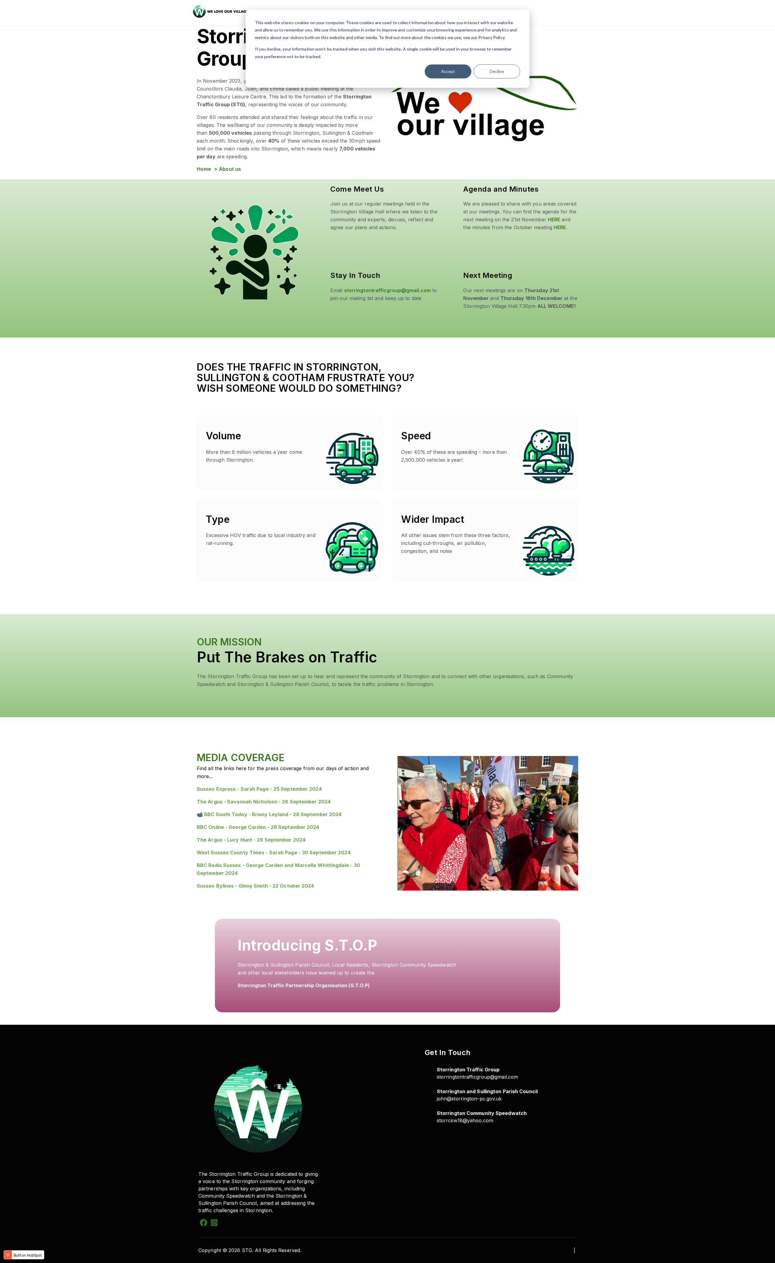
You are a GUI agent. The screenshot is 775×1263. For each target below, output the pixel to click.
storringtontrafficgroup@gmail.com (387, 290)
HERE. (560, 227)
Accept (448, 71)
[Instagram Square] (214, 1223)
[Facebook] (203, 1223)
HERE (554, 219)
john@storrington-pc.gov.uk (469, 1099)
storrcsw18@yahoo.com (465, 1120)
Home (205, 169)
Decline (497, 71)
